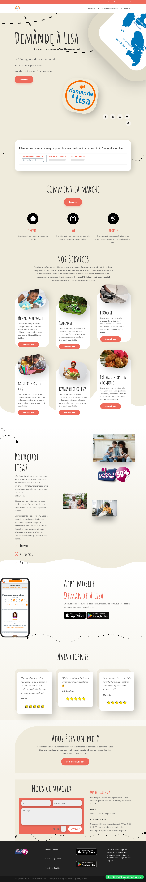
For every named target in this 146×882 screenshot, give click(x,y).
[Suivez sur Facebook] (105, 117)
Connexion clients (105, 2)
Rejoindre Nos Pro (75, 761)
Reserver (73, 202)
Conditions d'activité (52, 868)
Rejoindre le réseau (110, 8)
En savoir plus (28, 344)
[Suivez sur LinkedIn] (112, 117)
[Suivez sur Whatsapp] (128, 123)
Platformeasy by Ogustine (76, 879)
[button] (125, 877)
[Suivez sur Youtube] (127, 117)
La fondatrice (126, 8)
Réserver (24, 79)
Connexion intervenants (122, 2)
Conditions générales (53, 859)
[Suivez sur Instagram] (120, 117)
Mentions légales (51, 850)
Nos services (92, 8)
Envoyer (75, 828)
